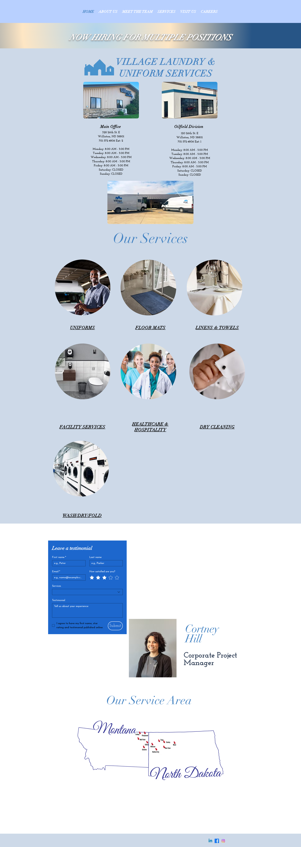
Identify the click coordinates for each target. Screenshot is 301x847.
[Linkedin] (210, 841)
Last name (95, 557)
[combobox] (87, 592)
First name (59, 557)
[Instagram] (223, 841)
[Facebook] (217, 841)
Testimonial (58, 600)
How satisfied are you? (102, 571)
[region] (82, 287)
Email (56, 571)
